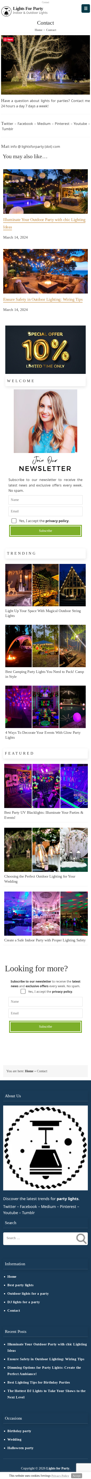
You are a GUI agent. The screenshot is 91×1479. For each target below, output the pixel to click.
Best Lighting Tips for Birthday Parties (38, 1382)
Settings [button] (45, 1475)
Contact (13, 1311)
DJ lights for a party (23, 1302)
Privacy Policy (60, 1475)
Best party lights (20, 1285)
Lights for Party (28, 8)
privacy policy (57, 521)
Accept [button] (77, 1475)
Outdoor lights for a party (28, 1294)
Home (29, 1071)
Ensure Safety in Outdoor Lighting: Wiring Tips (45, 1359)
